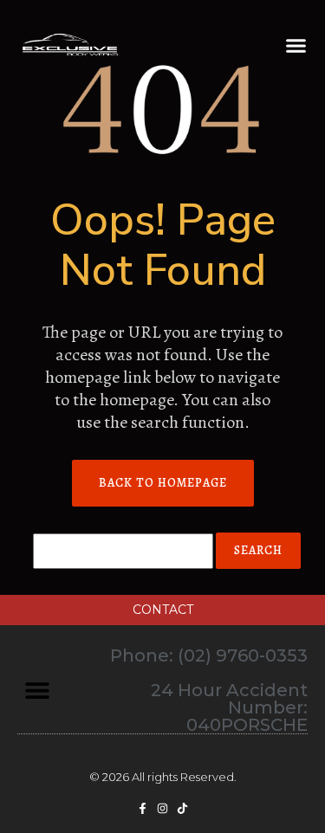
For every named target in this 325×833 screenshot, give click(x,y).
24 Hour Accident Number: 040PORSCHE (229, 707)
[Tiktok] (182, 808)
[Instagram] (162, 808)
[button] (296, 45)
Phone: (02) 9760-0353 (209, 655)
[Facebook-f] (142, 808)
